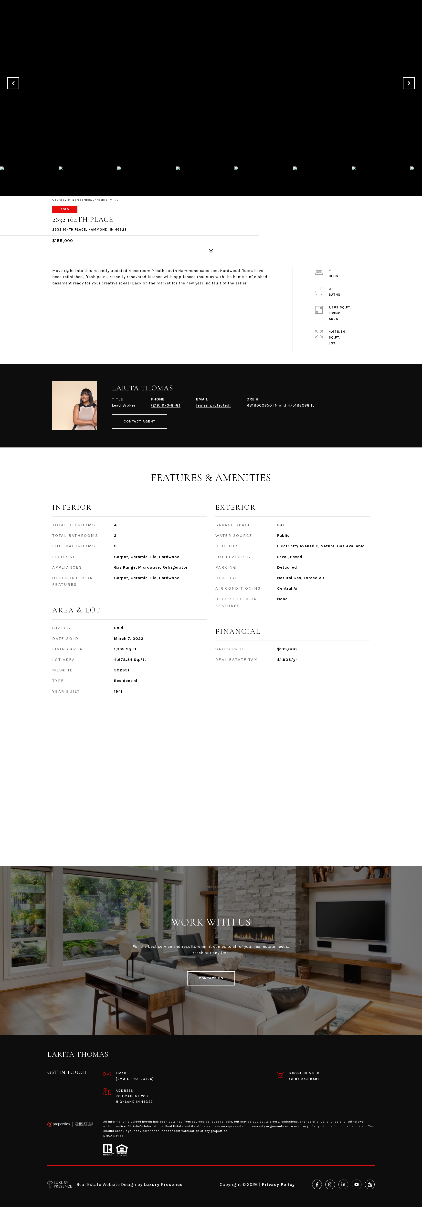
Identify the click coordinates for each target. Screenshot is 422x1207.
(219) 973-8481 (165, 405)
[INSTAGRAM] (330, 1184)
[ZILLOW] (370, 1184)
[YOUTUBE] (356, 1184)
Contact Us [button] (211, 978)
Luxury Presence (163, 1184)
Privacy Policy (278, 1184)
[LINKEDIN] (343, 1184)
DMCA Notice (113, 1135)
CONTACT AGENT (140, 421)
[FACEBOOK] (317, 1184)
